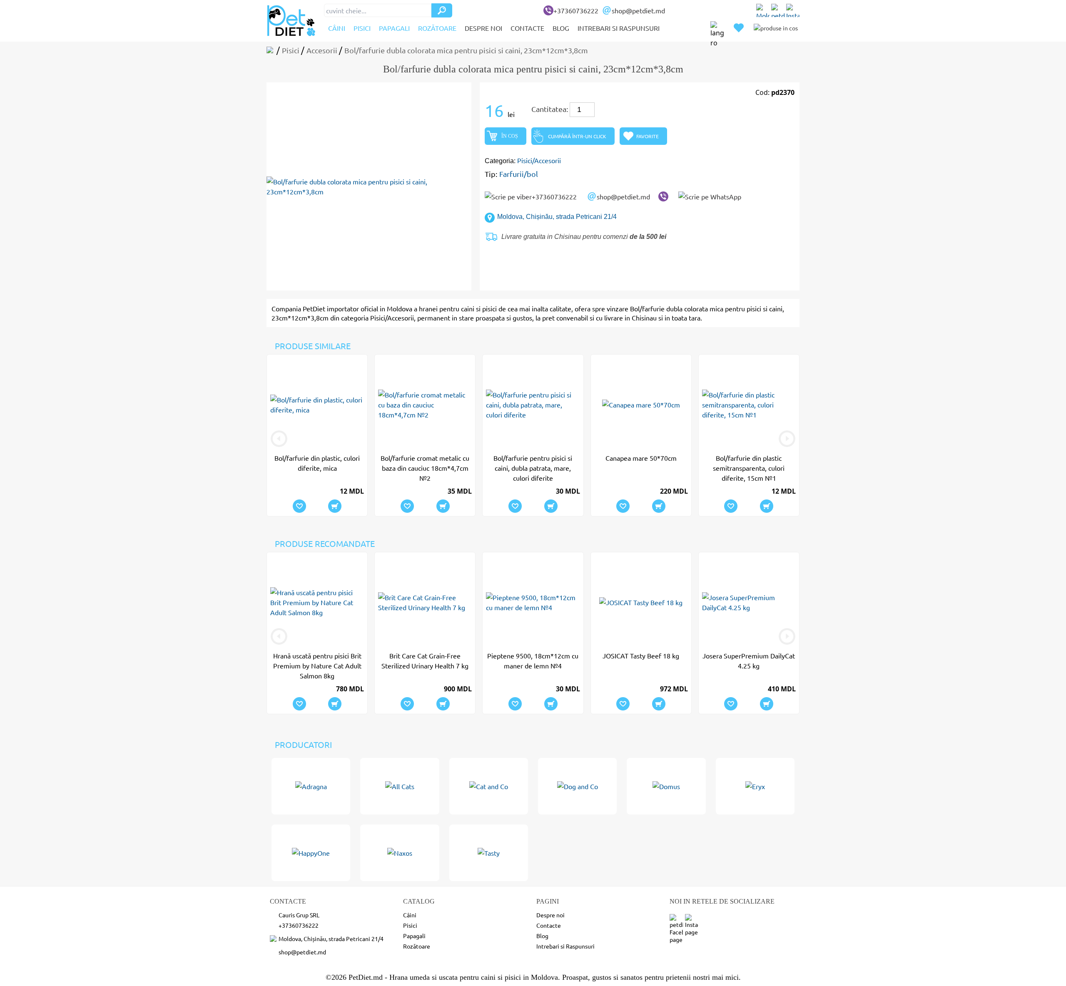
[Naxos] (399, 853)
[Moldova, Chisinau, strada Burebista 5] (763, 10)
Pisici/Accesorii (539, 160)
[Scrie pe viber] (663, 196)
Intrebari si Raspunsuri (619, 28)
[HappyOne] (310, 853)
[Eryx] (755, 786)
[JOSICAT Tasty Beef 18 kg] (641, 602)
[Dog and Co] (577, 786)
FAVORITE (647, 136)
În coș (509, 136)
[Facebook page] (778, 10)
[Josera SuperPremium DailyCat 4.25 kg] (749, 602)
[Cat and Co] (488, 786)
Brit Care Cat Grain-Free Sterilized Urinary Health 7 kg (424, 660)
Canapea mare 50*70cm (641, 458)
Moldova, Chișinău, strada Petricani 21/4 (557, 216)
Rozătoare (437, 28)
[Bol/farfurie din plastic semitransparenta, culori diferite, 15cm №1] (749, 404)
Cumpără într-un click (577, 136)
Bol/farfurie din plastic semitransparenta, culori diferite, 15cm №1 (749, 468)
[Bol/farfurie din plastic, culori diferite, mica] (317, 404)
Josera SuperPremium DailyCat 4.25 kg (748, 660)
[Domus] (666, 786)
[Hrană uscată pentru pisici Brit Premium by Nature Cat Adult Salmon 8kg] (317, 602)
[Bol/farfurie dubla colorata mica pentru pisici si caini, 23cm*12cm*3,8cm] (368, 186)
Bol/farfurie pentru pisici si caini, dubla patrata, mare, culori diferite (532, 468)
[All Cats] (399, 786)
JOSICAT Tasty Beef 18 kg (641, 655)
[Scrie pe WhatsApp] (709, 196)
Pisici (362, 28)
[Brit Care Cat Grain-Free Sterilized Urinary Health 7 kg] (425, 602)
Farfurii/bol (518, 173)
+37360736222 (575, 10)
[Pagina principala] (271, 50)
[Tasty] (488, 853)
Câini (336, 28)
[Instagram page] (793, 10)
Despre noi (483, 28)
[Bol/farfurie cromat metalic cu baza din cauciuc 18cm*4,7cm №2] (425, 404)
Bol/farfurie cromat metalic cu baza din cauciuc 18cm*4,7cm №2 (425, 468)
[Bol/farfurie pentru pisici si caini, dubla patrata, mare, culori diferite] (533, 404)
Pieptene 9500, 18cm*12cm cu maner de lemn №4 (532, 660)
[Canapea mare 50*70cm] (641, 404)
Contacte (527, 28)
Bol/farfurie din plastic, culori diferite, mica (317, 463)
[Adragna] (310, 786)
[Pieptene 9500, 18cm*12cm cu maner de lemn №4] (533, 602)
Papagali (394, 28)
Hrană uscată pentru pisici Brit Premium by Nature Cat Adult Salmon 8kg (317, 665)
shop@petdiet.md (638, 10)
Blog (561, 28)
